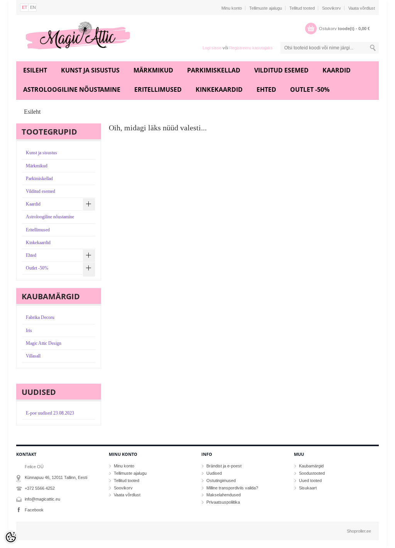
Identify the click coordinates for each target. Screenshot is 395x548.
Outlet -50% (309, 89)
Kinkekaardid (219, 89)
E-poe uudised (50, 413)
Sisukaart (308, 488)
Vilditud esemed (281, 70)
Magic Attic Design (43, 343)
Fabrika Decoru (40, 317)
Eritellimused (158, 89)
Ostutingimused (221, 480)
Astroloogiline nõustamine (71, 89)
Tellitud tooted (302, 8)
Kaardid (336, 70)
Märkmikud (153, 70)
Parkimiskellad (213, 70)
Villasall (33, 356)
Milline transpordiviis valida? (232, 488)
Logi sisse (212, 48)
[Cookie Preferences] (11, 537)
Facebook (34, 510)
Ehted (266, 89)
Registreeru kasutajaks (251, 48)
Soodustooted (312, 473)
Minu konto (231, 8)
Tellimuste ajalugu (265, 8)
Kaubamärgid (311, 466)
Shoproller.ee (359, 531)
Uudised (214, 473)
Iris (29, 330)
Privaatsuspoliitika (223, 502)
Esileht (35, 70)
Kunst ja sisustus (90, 70)
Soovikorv (331, 8)
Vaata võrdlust (361, 8)
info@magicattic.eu (42, 499)
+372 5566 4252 (40, 488)
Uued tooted (310, 480)
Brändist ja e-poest (223, 466)
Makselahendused (223, 494)
